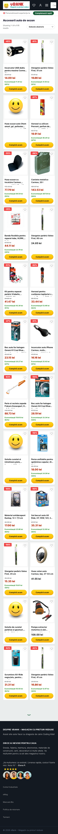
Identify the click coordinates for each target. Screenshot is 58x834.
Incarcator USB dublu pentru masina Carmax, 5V (16, 70)
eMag (5, 794)
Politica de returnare (11, 809)
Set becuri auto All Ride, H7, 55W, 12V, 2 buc (41, 518)
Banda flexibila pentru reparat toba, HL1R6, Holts (15, 238)
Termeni (6, 817)
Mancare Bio (8, 802)
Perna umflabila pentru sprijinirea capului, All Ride (42, 462)
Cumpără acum (15, 89)
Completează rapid (43, 13)
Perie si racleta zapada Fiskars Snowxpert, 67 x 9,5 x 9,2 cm (15, 406)
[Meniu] (46, 5)
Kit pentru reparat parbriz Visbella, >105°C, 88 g (13, 294)
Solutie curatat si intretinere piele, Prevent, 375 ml (13, 462)
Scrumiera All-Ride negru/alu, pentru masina (14, 677)
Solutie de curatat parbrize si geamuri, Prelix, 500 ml (14, 630)
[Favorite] (34, 5)
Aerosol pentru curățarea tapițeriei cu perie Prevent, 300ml (42, 294)
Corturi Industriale (10, 787)
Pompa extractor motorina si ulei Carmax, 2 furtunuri (40, 630)
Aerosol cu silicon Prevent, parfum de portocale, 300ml (40, 126)
